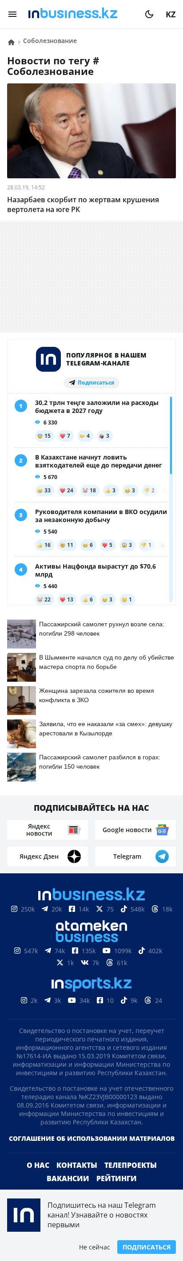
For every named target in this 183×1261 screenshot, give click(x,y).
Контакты (76, 1165)
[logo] (81, 14)
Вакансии (68, 1178)
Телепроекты (130, 1165)
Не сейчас (94, 1247)
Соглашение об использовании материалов (92, 1138)
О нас (38, 1165)
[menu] (12, 14)
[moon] (149, 14)
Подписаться (147, 1247)
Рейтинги (116, 1178)
